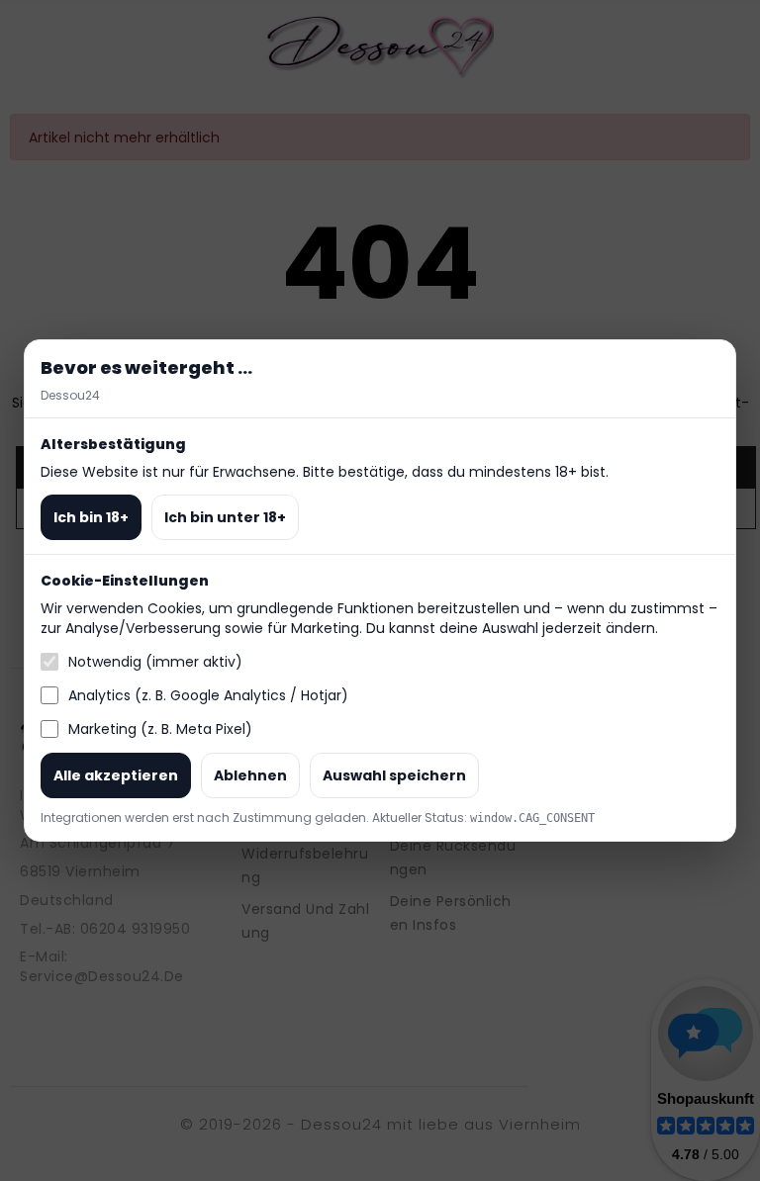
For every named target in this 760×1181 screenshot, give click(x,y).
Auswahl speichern (394, 775)
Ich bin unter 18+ (225, 517)
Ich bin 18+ (91, 517)
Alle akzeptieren (115, 775)
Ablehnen (250, 775)
